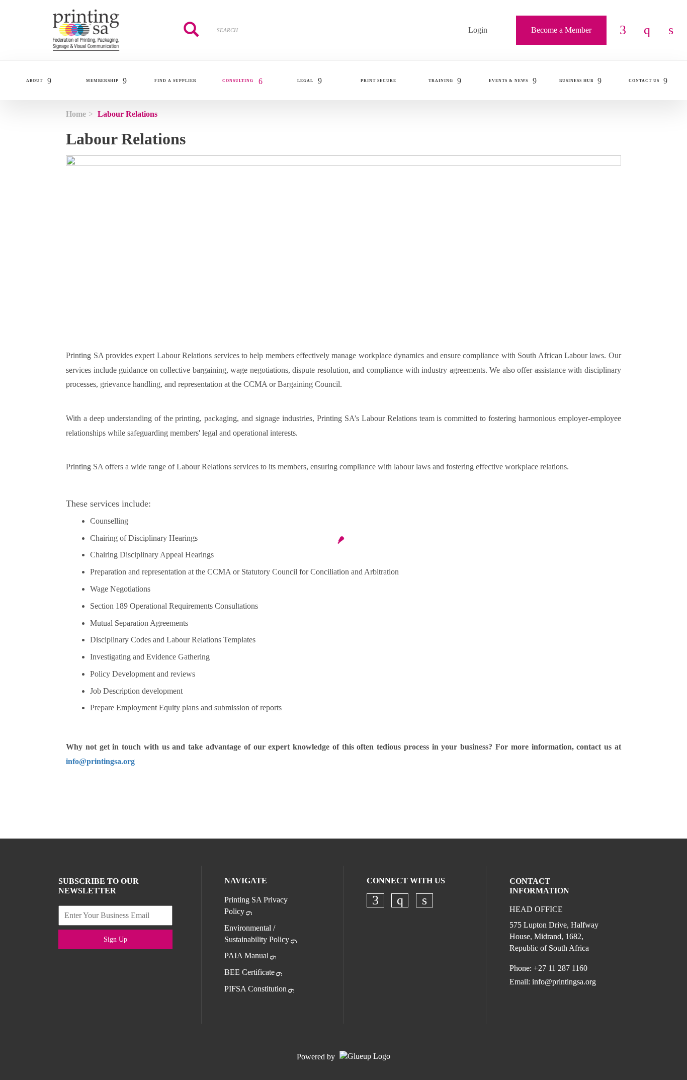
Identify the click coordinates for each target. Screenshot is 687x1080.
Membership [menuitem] (102, 80)
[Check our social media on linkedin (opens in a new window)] (424, 900)
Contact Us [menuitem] (644, 80)
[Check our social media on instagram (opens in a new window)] (399, 900)
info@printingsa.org (564, 981)
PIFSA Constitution (255, 988)
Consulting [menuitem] (237, 80)
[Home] (86, 30)
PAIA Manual (246, 955)
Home (76, 114)
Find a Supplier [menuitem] (175, 80)
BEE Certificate (249, 972)
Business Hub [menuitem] (576, 80)
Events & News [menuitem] (508, 80)
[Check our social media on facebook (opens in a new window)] (375, 900)
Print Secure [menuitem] (378, 80)
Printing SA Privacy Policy (256, 905)
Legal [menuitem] (305, 80)
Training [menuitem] (440, 80)
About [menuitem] (34, 80)
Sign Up (115, 939)
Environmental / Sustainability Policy (256, 934)
